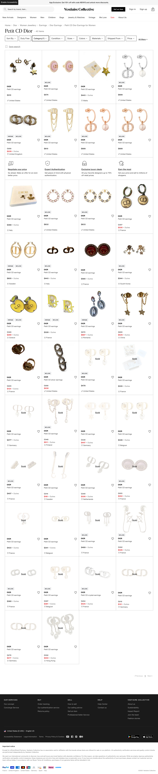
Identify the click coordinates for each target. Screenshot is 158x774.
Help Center (103, 704)
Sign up (143, 9)
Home (7, 25)
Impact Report (133, 711)
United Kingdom (14, 771)
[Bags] (66, 17)
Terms (41, 736)
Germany (34, 771)
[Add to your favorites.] (38, 86)
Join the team (133, 715)
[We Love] (109, 17)
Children (52, 17)
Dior (15, 25)
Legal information (30, 736)
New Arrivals (7, 17)
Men (42, 17)
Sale (112, 17)
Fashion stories (134, 718)
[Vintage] (97, 17)
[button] (153, 9)
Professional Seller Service (78, 715)
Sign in (132, 9)
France (4, 771)
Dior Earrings (56, 25)
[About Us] (128, 17)
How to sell (72, 704)
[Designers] (28, 17)
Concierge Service (11, 707)
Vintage (92, 17)
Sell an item (118, 9)
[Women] (39, 17)
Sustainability (133, 707)
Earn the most (124, 169)
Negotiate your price (17, 169)
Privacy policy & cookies (54, 736)
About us (131, 704)
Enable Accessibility (9, 2)
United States (25, 771)
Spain (40, 771)
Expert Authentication (55, 169)
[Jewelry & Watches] (87, 17)
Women (33, 17)
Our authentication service (48, 707)
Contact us (102, 707)
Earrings (43, 25)
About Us (122, 17)
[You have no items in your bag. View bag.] (153, 9)
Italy (45, 771)
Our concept (9, 704)
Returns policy (43, 711)
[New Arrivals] (15, 17)
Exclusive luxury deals (91, 169)
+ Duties (89, 95)
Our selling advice (75, 707)
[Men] (46, 17)
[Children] (58, 17)
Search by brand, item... (17, 9)
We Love (103, 17)
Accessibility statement (13, 736)
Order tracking (43, 704)
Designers (21, 17)
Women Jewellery (28, 25)
